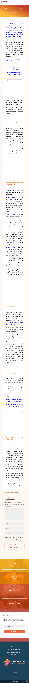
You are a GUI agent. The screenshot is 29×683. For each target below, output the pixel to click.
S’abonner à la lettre (13, 652)
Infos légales (11, 647)
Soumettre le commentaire (14, 546)
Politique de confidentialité (15, 649)
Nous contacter (12, 654)
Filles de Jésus (14, 12)
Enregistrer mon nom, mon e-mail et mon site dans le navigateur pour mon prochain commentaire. (14, 539)
